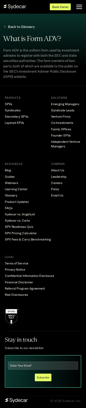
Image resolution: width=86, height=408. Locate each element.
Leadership (58, 177)
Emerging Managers (65, 104)
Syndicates (13, 110)
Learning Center (16, 189)
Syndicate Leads (62, 110)
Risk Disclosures (16, 295)
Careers (56, 183)
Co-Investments (62, 123)
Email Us (57, 195)
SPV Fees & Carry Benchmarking (28, 239)
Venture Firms (60, 116)
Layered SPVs (14, 123)
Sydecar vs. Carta (17, 220)
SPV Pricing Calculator (21, 233)
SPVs (8, 104)
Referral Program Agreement (25, 288)
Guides (10, 177)
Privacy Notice (15, 269)
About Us (57, 170)
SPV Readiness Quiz (19, 227)
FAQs (9, 208)
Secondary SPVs (16, 116)
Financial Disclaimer (19, 282)
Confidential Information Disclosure (29, 276)
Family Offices (61, 129)
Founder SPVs (61, 135)
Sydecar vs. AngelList (20, 214)
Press (55, 189)
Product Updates (17, 202)
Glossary (11, 195)
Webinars (11, 183)
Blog (8, 170)
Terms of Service (16, 263)
